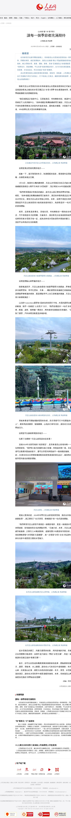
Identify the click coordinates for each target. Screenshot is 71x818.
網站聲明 (59, 782)
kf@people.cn (18, 791)
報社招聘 (20, 782)
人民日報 (19, 774)
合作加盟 (40, 782)
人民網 (2, 23)
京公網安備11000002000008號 (41, 803)
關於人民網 (14, 782)
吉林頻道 (8, 23)
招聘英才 (27, 782)
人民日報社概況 (4, 782)
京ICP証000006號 (27, 803)
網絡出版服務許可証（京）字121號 (60, 801)
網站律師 (65, 782)
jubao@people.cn (53, 788)
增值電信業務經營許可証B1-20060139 (35, 795)
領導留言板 (42, 774)
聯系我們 (38, 784)
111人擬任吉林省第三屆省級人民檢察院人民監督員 (36, 745)
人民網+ (26, 774)
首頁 (1, 18)
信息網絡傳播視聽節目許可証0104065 (11, 801)
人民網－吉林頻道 (56, 46)
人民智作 (57, 774)
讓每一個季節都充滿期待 (25, 699)
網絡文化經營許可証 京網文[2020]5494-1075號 (36, 801)
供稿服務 (46, 782)
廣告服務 (33, 782)
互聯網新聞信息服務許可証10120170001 (11, 795)
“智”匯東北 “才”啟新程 (24, 721)
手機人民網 (34, 774)
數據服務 (52, 782)
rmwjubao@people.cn (60, 791)
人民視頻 (49, 774)
